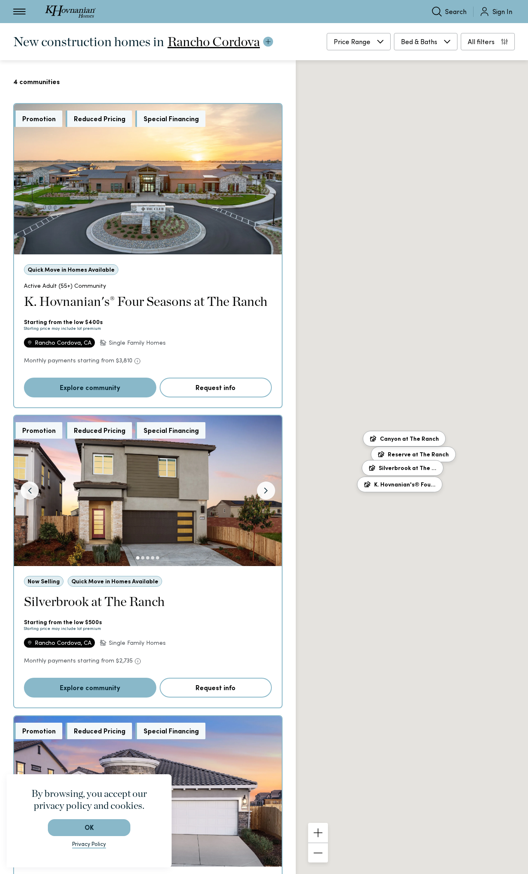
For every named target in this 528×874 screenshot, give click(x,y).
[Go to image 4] (152, 557)
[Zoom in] (318, 833)
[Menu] (19, 11)
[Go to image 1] (137, 557)
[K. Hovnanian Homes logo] (70, 11)
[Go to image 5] (157, 557)
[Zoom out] (318, 852)
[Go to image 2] (142, 557)
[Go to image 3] (147, 557)
